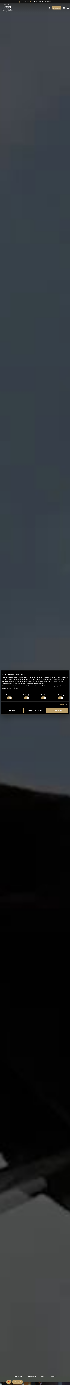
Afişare (62, 704)
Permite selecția (35, 710)
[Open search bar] (49, 8)
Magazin (18, 1376)
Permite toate (57, 710)
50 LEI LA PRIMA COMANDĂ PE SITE (36, 2)
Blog (53, 1376)
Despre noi (31, 1376)
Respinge (12, 710)
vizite (43, 1376)
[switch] (26, 697)
